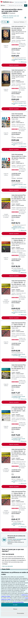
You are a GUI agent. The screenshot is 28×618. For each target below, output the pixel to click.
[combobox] (16, 5)
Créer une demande (7, 566)
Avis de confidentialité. (18, 602)
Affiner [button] (5, 22)
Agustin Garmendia (17, 539)
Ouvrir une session (19, 2)
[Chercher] (25, 5)
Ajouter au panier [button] (14, 65)
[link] (25, 17)
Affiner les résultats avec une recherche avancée (11, 16)
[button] (22, 62)
